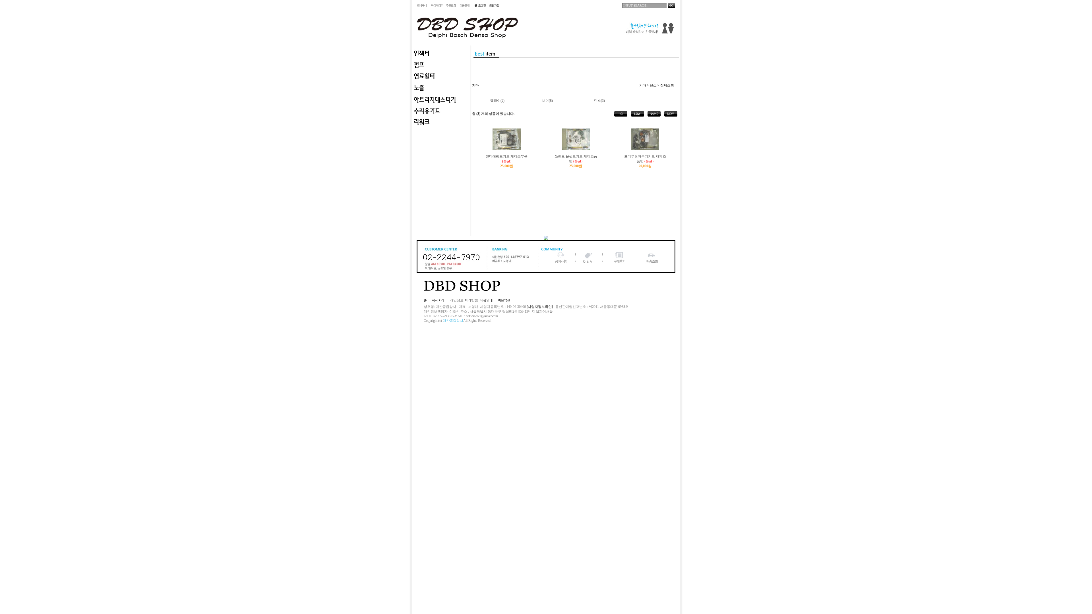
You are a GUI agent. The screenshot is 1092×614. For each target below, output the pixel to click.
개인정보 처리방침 (464, 300)
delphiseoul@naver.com (482, 316)
